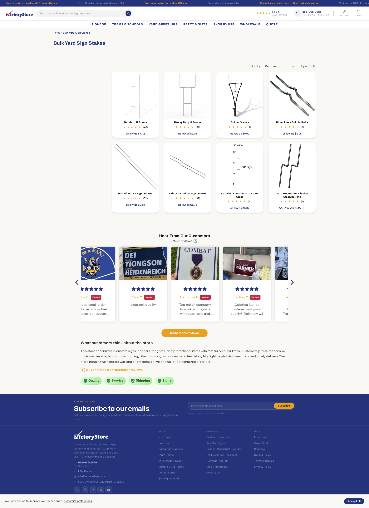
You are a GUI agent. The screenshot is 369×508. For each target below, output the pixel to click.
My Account (261, 437)
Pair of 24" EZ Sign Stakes (135, 193)
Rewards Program (217, 461)
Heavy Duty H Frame (187, 122)
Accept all (354, 501)
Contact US (213, 472)
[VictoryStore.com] (19, 13)
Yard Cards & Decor (170, 461)
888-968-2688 (87, 462)
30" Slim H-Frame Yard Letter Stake (240, 195)
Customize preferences (78, 501)
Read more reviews (184, 333)
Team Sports (166, 455)
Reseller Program (216, 443)
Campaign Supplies (171, 449)
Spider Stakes (240, 122)
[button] (78, 282)
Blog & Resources (217, 467)
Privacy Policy (262, 467)
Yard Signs (165, 437)
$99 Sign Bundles (169, 478)
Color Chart (261, 443)
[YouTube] (108, 490)
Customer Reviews (217, 437)
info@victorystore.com (91, 476)
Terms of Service (264, 461)
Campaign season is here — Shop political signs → (289, 3)
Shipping (259, 449)
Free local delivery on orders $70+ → (166, 3)
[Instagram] (85, 490)
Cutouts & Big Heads (171, 467)
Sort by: (256, 66)
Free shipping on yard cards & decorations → (32, 3)
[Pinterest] (100, 490)
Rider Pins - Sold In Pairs (292, 122)
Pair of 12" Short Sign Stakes (187, 193)
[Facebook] (77, 490)
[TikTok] (93, 490)
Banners (164, 443)
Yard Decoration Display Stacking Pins (292, 195)
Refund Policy (262, 455)
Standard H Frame (135, 122)
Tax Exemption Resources (222, 455)
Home (57, 32)
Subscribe (284, 405)
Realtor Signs (167, 472)
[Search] (128, 13)
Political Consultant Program (223, 449)
